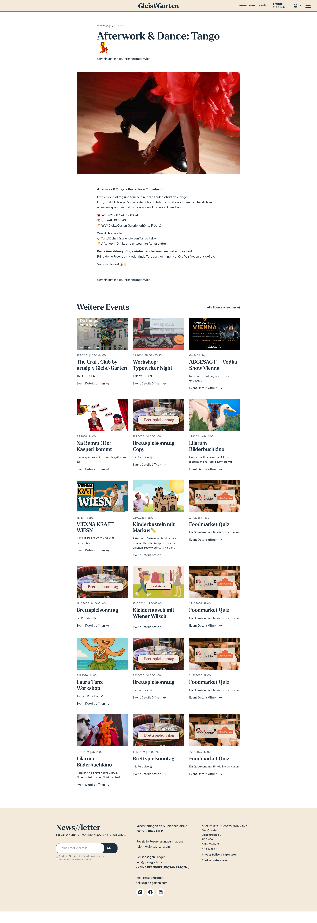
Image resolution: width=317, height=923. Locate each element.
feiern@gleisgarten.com (153, 846)
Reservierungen (147, 826)
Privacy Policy (207, 854)
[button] (279, 6)
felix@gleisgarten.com (151, 883)
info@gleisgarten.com (151, 862)
